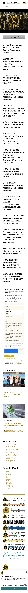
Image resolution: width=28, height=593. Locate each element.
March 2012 (9, 483)
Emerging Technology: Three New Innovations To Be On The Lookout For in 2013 (14, 110)
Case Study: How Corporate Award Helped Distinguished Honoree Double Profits (12, 203)
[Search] (21, 6)
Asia (6, 399)
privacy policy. (18, 363)
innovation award (9, 430)
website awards (10, 452)
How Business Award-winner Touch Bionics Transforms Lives (12, 264)
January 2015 (9, 473)
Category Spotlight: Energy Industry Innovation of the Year (13, 425)
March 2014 (9, 474)
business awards (10, 446)
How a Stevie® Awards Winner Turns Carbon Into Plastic (13, 79)
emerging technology (11, 454)
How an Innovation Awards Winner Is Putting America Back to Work (13, 219)
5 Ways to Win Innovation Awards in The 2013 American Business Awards (13, 94)
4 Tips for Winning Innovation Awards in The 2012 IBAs (13, 125)
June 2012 (8, 479)
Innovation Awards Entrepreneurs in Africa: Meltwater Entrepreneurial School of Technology (13, 236)
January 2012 (9, 486)
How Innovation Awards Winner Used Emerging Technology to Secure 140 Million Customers (14, 156)
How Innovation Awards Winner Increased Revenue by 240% (13, 173)
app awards (9, 451)
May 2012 (8, 480)
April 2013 (8, 476)
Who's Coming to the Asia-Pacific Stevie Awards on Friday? (12, 49)
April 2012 (8, 482)
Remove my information (9, 358)
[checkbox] (14, 331)
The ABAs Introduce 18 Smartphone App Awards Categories (14, 251)
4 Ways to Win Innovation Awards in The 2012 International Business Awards (13, 138)
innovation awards (17, 430)
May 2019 (8, 471)
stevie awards (9, 457)
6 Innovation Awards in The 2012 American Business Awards (13, 187)
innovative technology (8, 431)
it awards (8, 461)
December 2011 (10, 488)
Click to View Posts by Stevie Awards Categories (15, 36)
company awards (10, 460)
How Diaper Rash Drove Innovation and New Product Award (13, 278)
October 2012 (9, 477)
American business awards (12, 447)
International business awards (13, 449)
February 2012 (9, 485)
